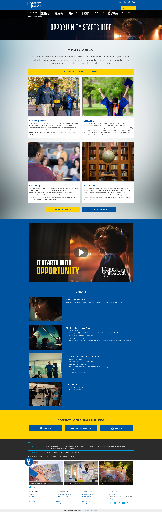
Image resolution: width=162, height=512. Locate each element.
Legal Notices (87, 510)
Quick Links (126, 8)
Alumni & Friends (85, 13)
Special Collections (92, 185)
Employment (32, 504)
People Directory (87, 496)
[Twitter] (127, 503)
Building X (73, 448)
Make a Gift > (64, 209)
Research (58, 504)
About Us (31, 494)
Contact (48, 452)
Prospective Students (46, 13)
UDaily (31, 499)
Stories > (46, 428)
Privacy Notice (58, 452)
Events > (118, 428)
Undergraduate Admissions (63, 494)
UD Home (30, 16)
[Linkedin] (119, 503)
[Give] (129, 2)
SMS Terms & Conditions (72, 452)
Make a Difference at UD (88, 446)
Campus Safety (86, 501)
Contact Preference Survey (70, 446)
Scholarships (89, 120)
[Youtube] (123, 503)
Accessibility (94, 510)
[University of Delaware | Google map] (112, 499)
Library (58, 501)
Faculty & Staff (72, 13)
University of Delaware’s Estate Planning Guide (111, 446)
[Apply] (124, 2)
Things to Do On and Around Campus (56, 448)
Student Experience (37, 120)
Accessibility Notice (88, 494)
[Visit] (120, 2)
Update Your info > (82, 428)
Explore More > (99, 209)
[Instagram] (110, 503)
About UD (32, 12)
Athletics (126, 12)
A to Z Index (85, 504)
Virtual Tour (32, 501)
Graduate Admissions (62, 496)
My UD (84, 499)
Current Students (59, 13)
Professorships (35, 185)
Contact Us (112, 494)
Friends (31, 446)
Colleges (58, 499)
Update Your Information (53, 446)
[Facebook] (114, 503)
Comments (80, 510)
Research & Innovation (113, 13)
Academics (99, 12)
